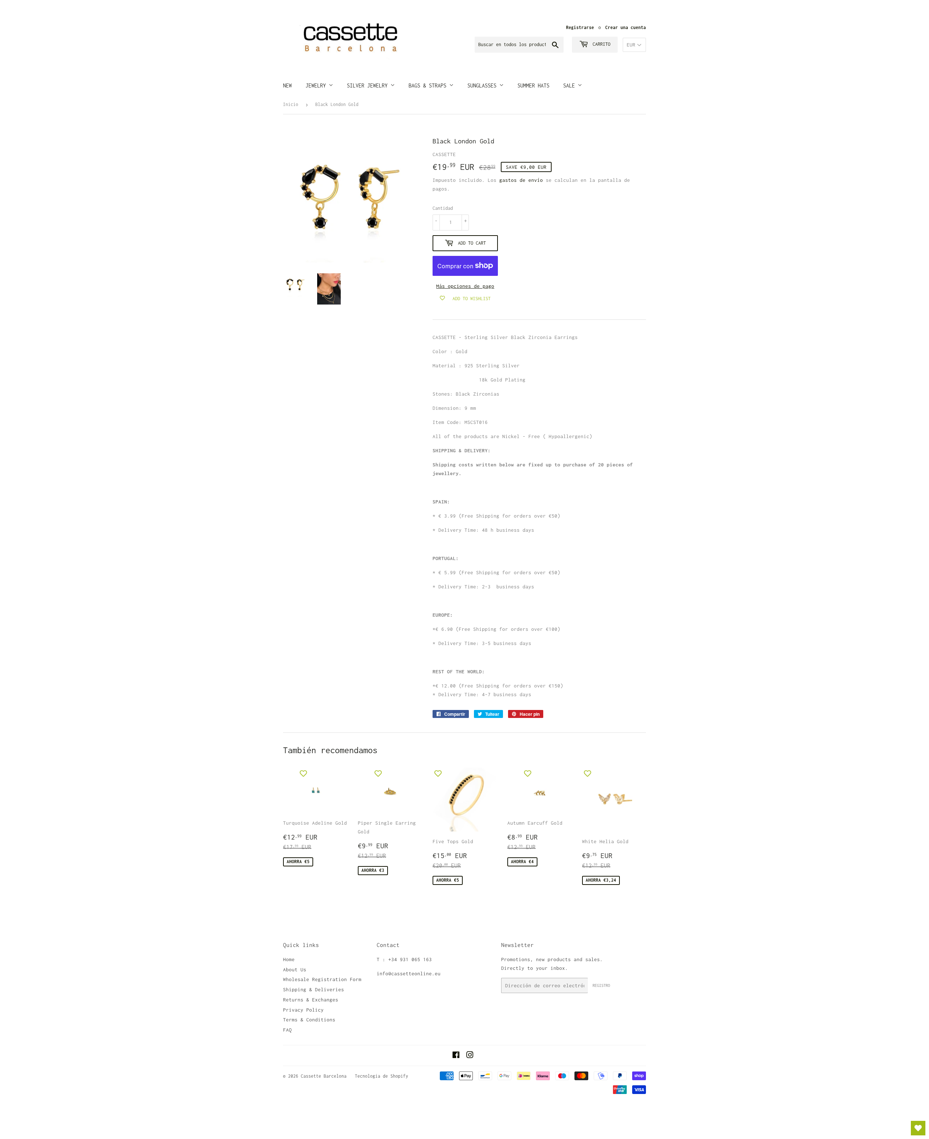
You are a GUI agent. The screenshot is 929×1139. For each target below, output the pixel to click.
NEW (287, 85)
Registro (601, 985)
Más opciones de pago (465, 286)
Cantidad (443, 208)
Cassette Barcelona (324, 1076)
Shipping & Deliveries (313, 989)
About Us (294, 969)
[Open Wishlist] (918, 1128)
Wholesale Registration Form (322, 979)
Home (289, 959)
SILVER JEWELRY (368, 85)
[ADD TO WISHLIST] (303, 773)
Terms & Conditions (309, 1019)
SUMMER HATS (533, 85)
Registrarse (580, 27)
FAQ (287, 1030)
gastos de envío (521, 180)
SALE (570, 85)
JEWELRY (317, 85)
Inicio (290, 104)
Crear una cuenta (625, 27)
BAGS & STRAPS (429, 85)
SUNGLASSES (483, 85)
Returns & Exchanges (310, 1000)
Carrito (600, 44)
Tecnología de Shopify (381, 1076)
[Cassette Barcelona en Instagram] (470, 1056)
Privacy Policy (303, 1010)
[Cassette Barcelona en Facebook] (456, 1056)
